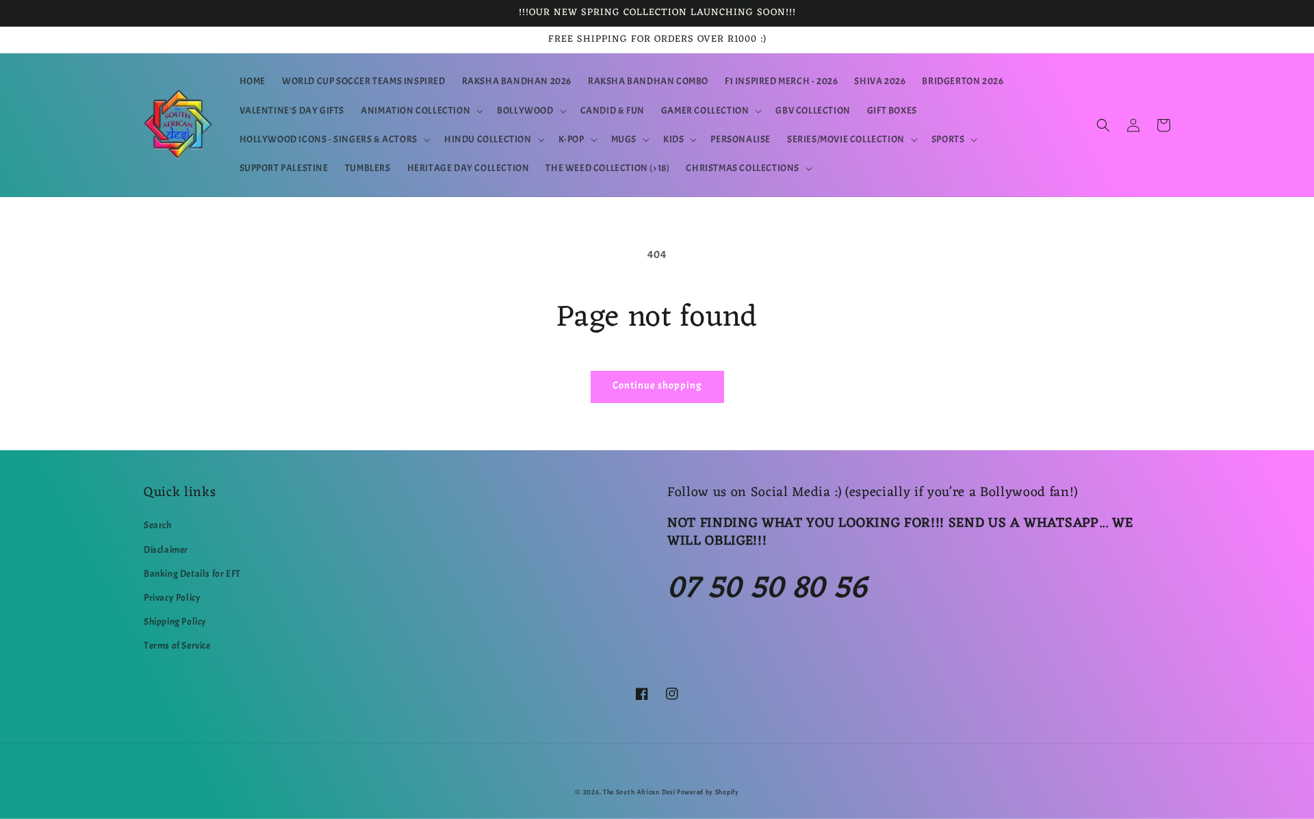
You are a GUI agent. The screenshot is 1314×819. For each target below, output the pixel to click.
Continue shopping (657, 385)
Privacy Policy (172, 597)
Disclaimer (166, 550)
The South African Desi (639, 792)
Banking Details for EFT (192, 574)
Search (158, 525)
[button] (420, 110)
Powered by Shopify (708, 792)
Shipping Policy (175, 621)
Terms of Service (177, 645)
